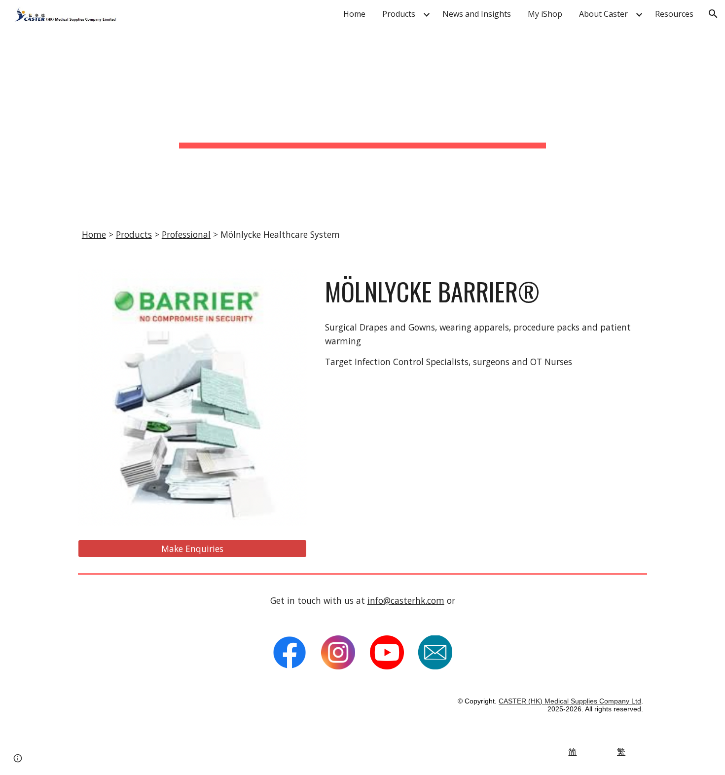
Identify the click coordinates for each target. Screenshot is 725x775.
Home (94, 234)
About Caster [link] (603, 13)
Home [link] (354, 13)
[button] (713, 14)
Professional (186, 234)
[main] (362, 119)
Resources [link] (674, 13)
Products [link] (398, 13)
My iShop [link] (545, 13)
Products (134, 234)
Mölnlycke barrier (421, 291)
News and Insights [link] (476, 13)
